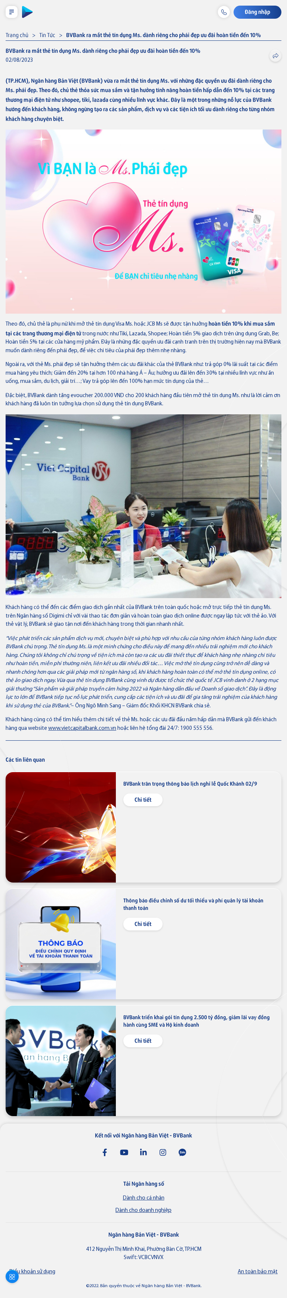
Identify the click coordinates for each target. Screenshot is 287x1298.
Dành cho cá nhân (143, 1198)
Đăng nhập (257, 11)
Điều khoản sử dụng (32, 1272)
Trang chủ (17, 34)
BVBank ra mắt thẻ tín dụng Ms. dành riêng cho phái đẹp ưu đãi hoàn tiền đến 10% (163, 34)
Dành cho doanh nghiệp (143, 1210)
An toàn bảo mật (258, 1272)
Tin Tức (47, 34)
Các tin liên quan (25, 759)
